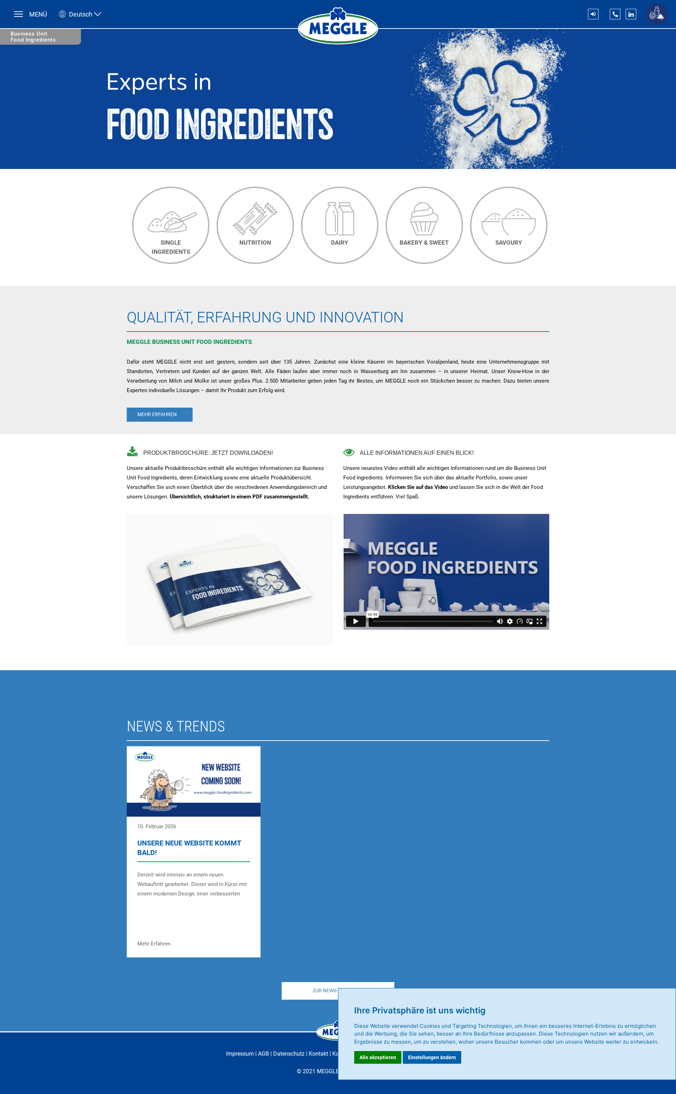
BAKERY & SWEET (424, 242)
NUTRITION (255, 242)
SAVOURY (508, 242)
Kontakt (318, 1053)
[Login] (593, 14)
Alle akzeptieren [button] (377, 1057)
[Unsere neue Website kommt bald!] (194, 851)
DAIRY (339, 242)
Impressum (240, 1053)
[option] (169, 223)
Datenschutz (289, 1053)
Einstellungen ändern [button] (432, 1057)
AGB (263, 1053)
